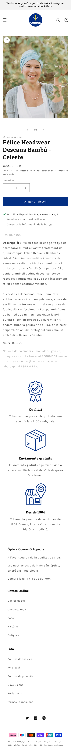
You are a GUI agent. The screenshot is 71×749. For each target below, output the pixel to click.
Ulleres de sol (16, 600)
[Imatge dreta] (44, 130)
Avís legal (14, 667)
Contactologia (17, 609)
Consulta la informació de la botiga (30, 224)
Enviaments (15, 693)
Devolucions (15, 685)
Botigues (13, 635)
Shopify (11, 742)
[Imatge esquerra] (27, 130)
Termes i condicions (20, 702)
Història (13, 626)
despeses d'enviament (28, 171)
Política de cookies (20, 659)
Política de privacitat (21, 676)
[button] (5, 20)
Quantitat (8, 180)
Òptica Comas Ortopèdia (32, 742)
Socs (11, 618)
